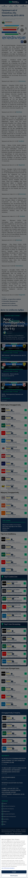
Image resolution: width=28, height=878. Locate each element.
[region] (14, 856)
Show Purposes (14, 875)
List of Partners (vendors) (7, 868)
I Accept (14, 871)
